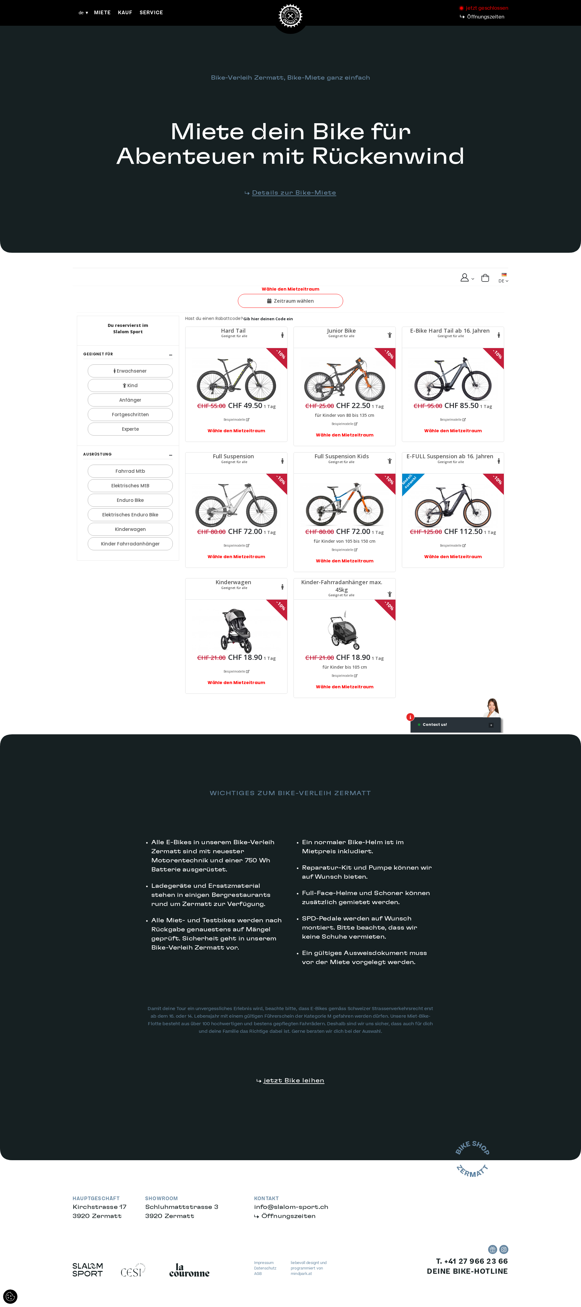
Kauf (125, 12)
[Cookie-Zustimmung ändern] (10, 1296)
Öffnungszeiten (485, 17)
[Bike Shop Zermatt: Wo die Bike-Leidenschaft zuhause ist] (492, 1249)
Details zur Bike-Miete (294, 193)
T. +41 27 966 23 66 (472, 1261)
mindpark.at (301, 1273)
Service (151, 12)
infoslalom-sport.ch (291, 1207)
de (81, 12)
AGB (258, 1273)
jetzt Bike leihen (294, 1081)
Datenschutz (265, 1268)
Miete (102, 12)
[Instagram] (503, 1249)
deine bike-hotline (467, 1271)
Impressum (264, 1263)
